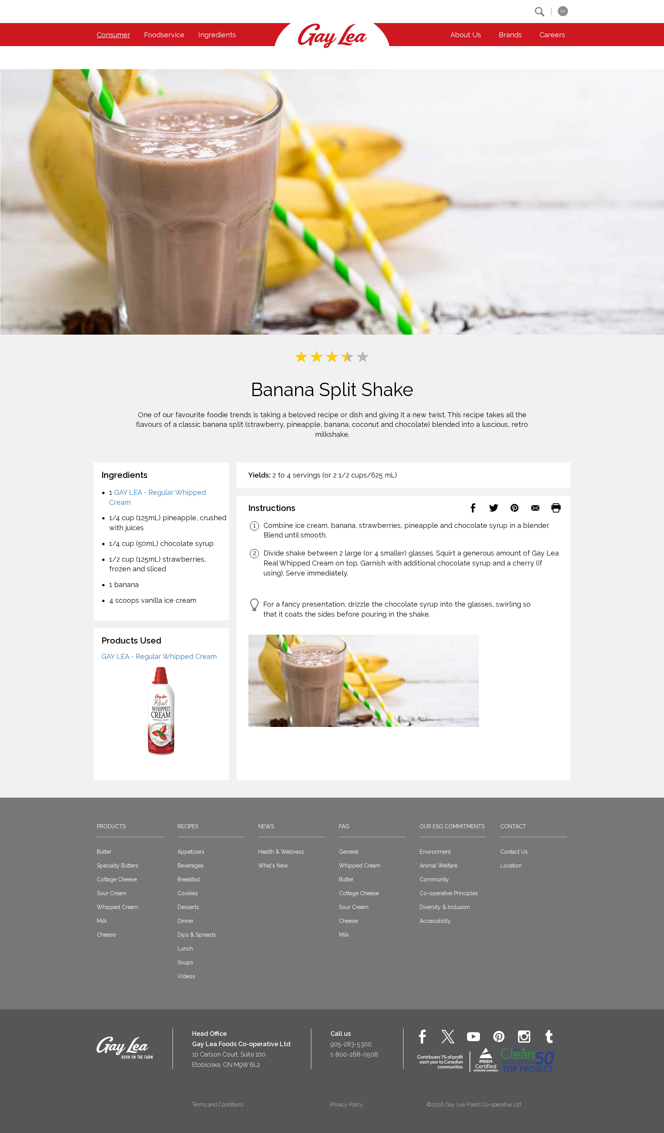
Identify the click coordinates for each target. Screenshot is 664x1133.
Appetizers (191, 852)
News (266, 826)
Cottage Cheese (117, 879)
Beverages (191, 866)
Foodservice (164, 35)
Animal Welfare (438, 866)
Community (434, 879)
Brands (510, 35)
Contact (513, 826)
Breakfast (189, 879)
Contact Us (514, 852)
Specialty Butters (117, 866)
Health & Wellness (281, 852)
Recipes (188, 826)
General (349, 852)
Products (111, 826)
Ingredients (217, 35)
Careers (552, 35)
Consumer (113, 35)
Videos (186, 976)
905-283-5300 (351, 1044)
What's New (273, 866)
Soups (185, 962)
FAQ (344, 826)
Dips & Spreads (197, 935)
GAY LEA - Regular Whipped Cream (159, 656)
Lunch (185, 949)
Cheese (106, 935)
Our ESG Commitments (452, 826)
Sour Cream (111, 893)
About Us (465, 35)
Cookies (188, 893)
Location (511, 866)
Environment (435, 852)
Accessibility (435, 921)
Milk (102, 921)
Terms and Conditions (217, 1104)
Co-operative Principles (449, 893)
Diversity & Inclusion (445, 907)
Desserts (188, 907)
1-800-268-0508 (354, 1054)
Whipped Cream (117, 907)
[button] (540, 12)
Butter (104, 852)
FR (562, 11)
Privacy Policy (346, 1104)
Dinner (186, 921)
